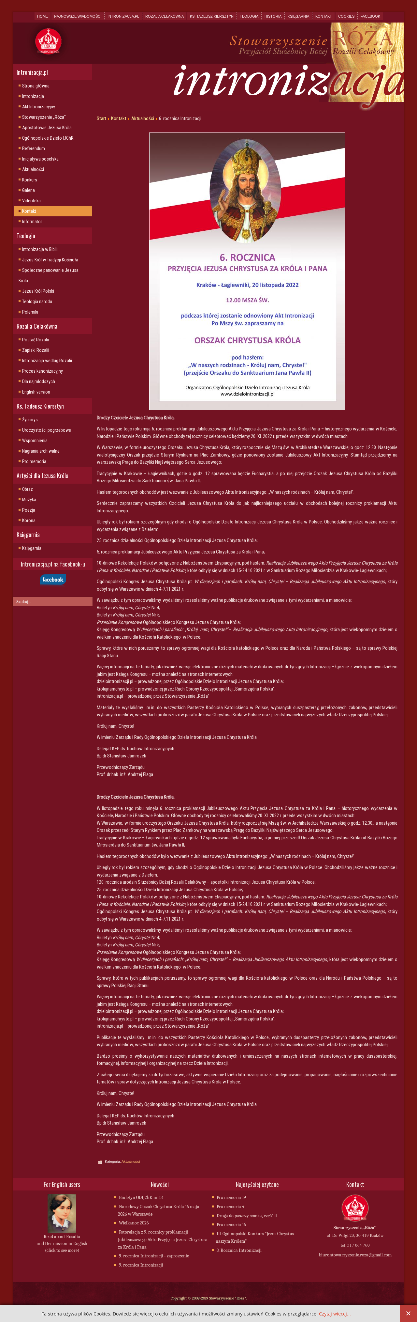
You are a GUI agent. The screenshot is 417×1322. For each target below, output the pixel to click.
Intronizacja (33, 96)
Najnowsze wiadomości (77, 16)
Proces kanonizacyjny (42, 371)
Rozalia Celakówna (164, 16)
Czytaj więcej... (335, 1314)
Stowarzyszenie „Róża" (44, 117)
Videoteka (31, 200)
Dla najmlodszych (38, 381)
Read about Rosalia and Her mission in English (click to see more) (62, 1243)
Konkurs (29, 179)
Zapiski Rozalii (35, 350)
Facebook (370, 16)
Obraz (27, 489)
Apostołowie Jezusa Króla (47, 127)
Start (101, 118)
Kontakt (323, 16)
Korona (29, 520)
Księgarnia (298, 16)
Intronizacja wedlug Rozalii (47, 360)
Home (42, 16)
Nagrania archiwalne (41, 451)
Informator (32, 221)
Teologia (249, 16)
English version (36, 392)
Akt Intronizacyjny (38, 106)
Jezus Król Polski (38, 291)
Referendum (33, 148)
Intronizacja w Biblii (40, 249)
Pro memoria (34, 461)
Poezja (28, 510)
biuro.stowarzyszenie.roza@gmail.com (355, 1255)
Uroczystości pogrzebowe (46, 430)
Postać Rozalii (35, 339)
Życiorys (30, 419)
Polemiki (30, 312)
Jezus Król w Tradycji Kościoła (50, 259)
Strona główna (36, 85)
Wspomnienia (35, 440)
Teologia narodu (37, 301)
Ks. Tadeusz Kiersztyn (212, 16)
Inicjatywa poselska (40, 159)
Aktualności (33, 169)
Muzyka (29, 499)
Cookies (346, 16)
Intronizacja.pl (123, 16)
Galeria (28, 190)
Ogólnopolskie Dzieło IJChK (47, 138)
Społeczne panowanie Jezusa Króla (49, 275)
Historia (273, 16)
